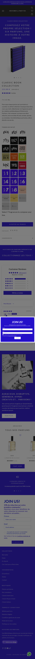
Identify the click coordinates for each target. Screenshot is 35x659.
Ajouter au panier (17, 224)
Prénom (4, 327)
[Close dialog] (34, 317)
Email (3, 331)
